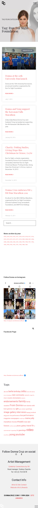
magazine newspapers (11, 418)
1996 (32, 242)
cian (13, 395)
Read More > (9, 93)
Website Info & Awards (19, 487)
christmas (8, 395)
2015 (5, 239)
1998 (26, 242)
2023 (11, 236)
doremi (23, 398)
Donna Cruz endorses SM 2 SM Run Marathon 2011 (18, 191)
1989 (23, 244)
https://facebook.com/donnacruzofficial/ (13, 375)
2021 (17, 236)
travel (29, 426)
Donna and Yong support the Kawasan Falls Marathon (17, 111)
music (20, 421)
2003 (11, 242)
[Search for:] (20, 223)
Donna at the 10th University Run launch (16, 77)
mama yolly (29, 418)
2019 (23, 236)
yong (12, 434)
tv (33, 425)
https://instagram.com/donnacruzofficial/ (14, 320)
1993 (11, 244)
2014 (8, 239)
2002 (14, 242)
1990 (20, 244)
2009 (23, 239)
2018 (26, 236)
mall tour (22, 418)
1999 (23, 242)
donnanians (17, 398)
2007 (29, 239)
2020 (20, 236)
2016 (32, 236)
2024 (8, 236)
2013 (11, 239)
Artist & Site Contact (19, 485)
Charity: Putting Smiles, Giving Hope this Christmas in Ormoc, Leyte (18, 150)
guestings (29, 409)
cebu (23, 391)
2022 (14, 236)
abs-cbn (6, 391)
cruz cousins (8, 398)
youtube (20, 434)
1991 (17, 244)
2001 (17, 242)
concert (26, 395)
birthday (17, 391)
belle (11, 391)
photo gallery (21, 426)
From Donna (16, 405)
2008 (26, 239)
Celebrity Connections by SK (19, 467)
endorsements (11, 401)
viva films (6, 435)
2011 (17, 239)
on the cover (13, 426)
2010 (20, 239)
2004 (8, 242)
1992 (14, 244)
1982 (26, 244)
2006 (32, 239)
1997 (29, 242)
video (29, 430)
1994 (8, 244)
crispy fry (31, 395)
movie (14, 422)
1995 (5, 244)
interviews (21, 412)
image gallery (10, 412)
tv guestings (21, 430)
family (22, 401)
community (20, 395)
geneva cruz (11, 409)
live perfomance (15, 415)
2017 (29, 236)
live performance (27, 415)
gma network (22, 409)
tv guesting (13, 430)
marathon (7, 422)
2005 (5, 242)
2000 (20, 242)
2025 (5, 236)
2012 (14, 239)
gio (17, 408)
